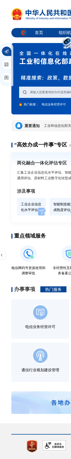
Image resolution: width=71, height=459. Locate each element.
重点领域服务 (30, 236)
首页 (39, 32)
